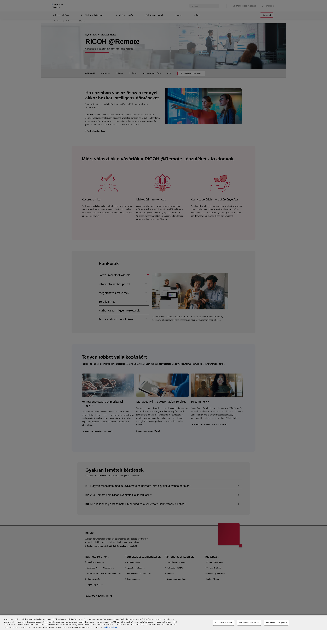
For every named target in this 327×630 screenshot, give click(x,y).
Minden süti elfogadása (276, 622)
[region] (163, 622)
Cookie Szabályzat (110, 627)
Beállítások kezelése (223, 622)
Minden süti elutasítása (249, 622)
